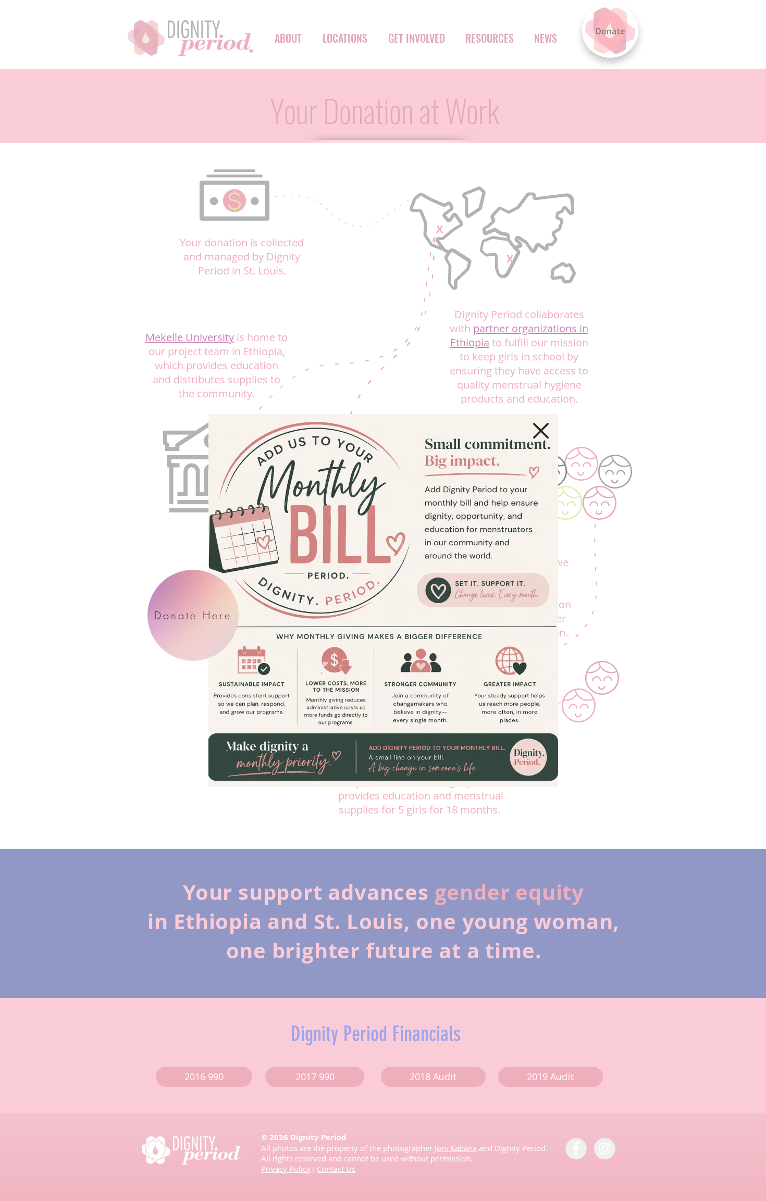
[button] (541, 431)
